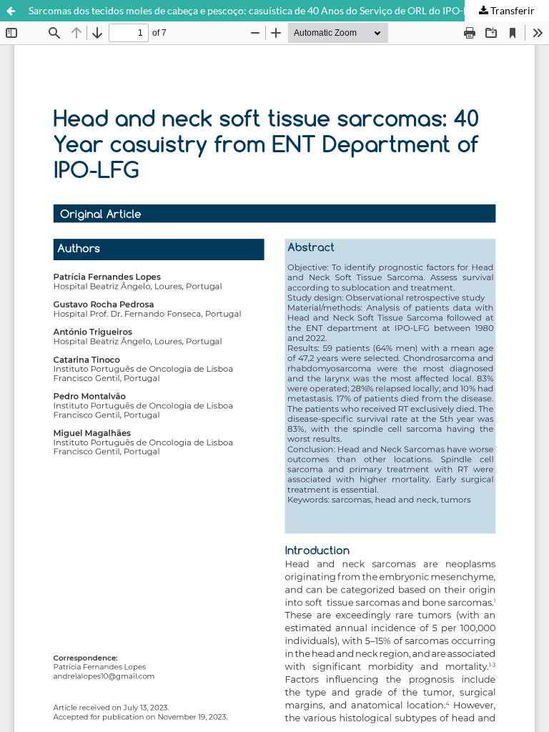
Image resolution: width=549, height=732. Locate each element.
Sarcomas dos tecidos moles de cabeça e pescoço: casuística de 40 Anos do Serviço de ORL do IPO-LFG (255, 10)
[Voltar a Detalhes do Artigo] (10, 10)
